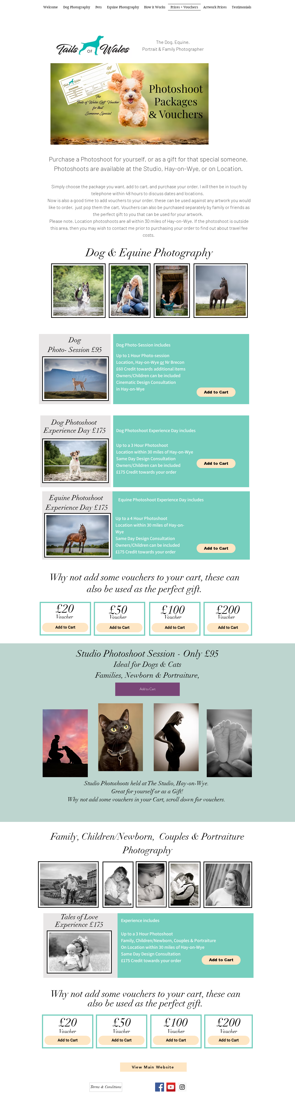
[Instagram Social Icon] (182, 1087)
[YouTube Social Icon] (170, 1087)
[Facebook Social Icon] (159, 1087)
